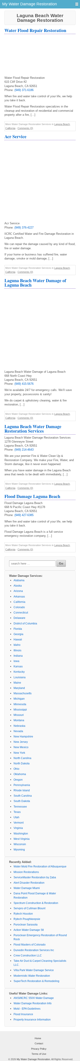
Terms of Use (39, 1054)
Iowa (16, 661)
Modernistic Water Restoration (32, 975)
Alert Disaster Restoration (29, 882)
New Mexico (21, 747)
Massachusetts (23, 693)
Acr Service (15, 136)
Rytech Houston (23, 913)
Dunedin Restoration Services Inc (34, 950)
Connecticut (21, 612)
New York (19, 752)
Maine (17, 682)
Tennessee (20, 806)
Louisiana (20, 677)
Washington (21, 833)
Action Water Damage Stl (29, 929)
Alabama (19, 580)
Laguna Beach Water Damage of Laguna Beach (35, 282)
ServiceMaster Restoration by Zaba (35, 877)
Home (38, 1038)
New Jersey (21, 741)
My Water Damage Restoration (33, 1059)
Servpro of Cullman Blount (29, 908)
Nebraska (19, 725)
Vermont (19, 822)
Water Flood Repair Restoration (35, 30)
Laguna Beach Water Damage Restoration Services (32, 428)
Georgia (18, 634)
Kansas (18, 666)
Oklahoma (20, 774)
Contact (39, 1043)
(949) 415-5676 (24, 383)
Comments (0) (25, 128)
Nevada (18, 731)
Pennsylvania (22, 785)
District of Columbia (25, 623)
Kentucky (19, 671)
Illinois (17, 650)
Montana (19, 720)
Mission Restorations (26, 872)
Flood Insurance (23, 1014)
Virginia (18, 828)
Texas (17, 812)
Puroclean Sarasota (26, 924)
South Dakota (22, 801)
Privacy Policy (38, 1048)
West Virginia (22, 838)
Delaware (19, 618)
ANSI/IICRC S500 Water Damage (34, 998)
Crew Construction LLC (28, 955)
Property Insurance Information (32, 1019)
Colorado (19, 607)
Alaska (18, 585)
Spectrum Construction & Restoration (36, 903)
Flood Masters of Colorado (30, 944)
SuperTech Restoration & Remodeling (36, 981)
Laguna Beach (62, 124)
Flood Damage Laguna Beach (32, 496)
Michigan (19, 698)
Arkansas (19, 596)
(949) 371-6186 (24, 90)
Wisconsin (20, 844)
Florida (18, 628)
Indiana (18, 655)
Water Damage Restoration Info (33, 1003)
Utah (16, 817)
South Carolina (23, 795)
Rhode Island (22, 790)
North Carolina (22, 758)
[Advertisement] (40, 55)
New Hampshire (23, 736)
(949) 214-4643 (24, 449)
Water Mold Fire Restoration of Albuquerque (40, 866)
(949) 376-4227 (24, 227)
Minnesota (20, 704)
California (10, 128)
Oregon (18, 779)
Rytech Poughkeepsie (27, 919)
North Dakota (22, 763)
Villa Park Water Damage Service (34, 970)
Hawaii (18, 639)
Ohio (16, 768)
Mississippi (20, 709)
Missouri (19, 715)
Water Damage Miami (27, 888)
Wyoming (19, 849)
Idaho (17, 644)
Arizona (18, 591)
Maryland (19, 688)
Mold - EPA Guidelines (27, 1008)
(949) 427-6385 (24, 515)
